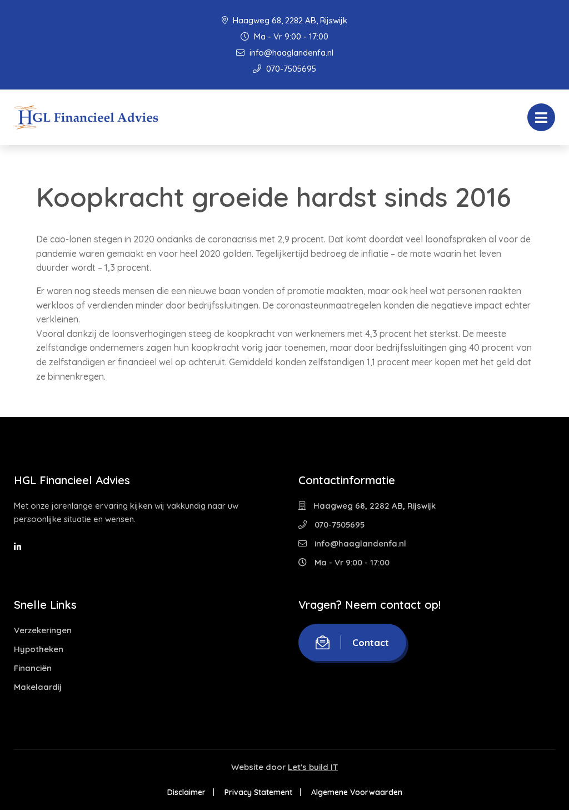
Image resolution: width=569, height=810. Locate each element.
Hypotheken (38, 649)
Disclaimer (186, 792)
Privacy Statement (258, 792)
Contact (370, 642)
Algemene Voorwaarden (356, 792)
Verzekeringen (43, 630)
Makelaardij (38, 687)
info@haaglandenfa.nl (290, 52)
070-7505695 (290, 68)
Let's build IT (313, 767)
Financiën (33, 668)
